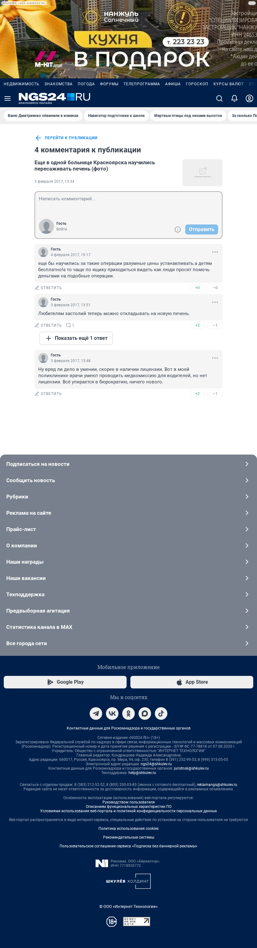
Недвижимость (21, 84)
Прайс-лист (21, 529)
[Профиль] (249, 98)
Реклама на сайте (28, 513)
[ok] (128, 713)
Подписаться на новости (38, 464)
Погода (86, 84)
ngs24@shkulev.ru (156, 764)
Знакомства (59, 84)
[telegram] (96, 713)
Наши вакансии (26, 578)
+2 (197, 325)
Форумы (109, 84)
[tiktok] (161, 713)
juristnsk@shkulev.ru (191, 768)
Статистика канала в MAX (39, 627)
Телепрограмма (141, 84)
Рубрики (17, 496)
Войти (61, 229)
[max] (145, 713)
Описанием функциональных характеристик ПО (128, 806)
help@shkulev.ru (142, 773)
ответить (51, 288)
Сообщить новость (30, 480)
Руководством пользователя (128, 802)
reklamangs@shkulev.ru (217, 784)
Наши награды (25, 562)
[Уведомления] (234, 98)
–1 (215, 325)
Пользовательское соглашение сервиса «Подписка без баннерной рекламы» (128, 846)
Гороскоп (197, 84)
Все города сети (26, 643)
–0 (215, 287)
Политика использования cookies (128, 828)
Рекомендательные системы (128, 837)
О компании (21, 545)
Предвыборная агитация (38, 611)
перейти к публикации (71, 138)
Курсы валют (228, 84)
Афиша (173, 84)
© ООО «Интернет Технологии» (128, 906)
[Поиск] (219, 98)
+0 (197, 287)
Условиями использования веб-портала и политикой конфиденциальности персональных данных (128, 811)
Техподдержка (25, 594)
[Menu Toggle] (7, 98)
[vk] (112, 713)
